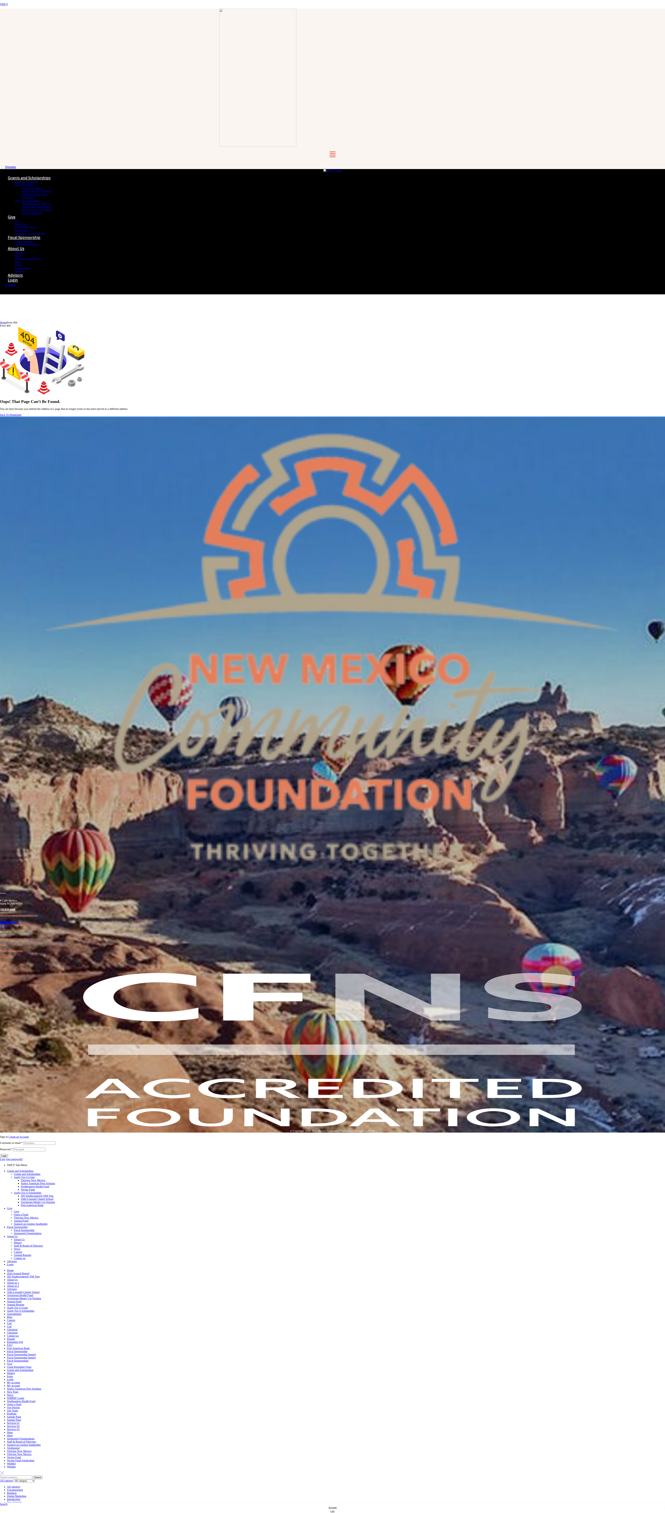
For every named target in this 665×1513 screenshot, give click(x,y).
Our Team (12, 1410)
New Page (12, 1391)
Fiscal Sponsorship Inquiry (21, 1354)
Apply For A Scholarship (27, 1192)
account (333, 1507)
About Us (5, 956)
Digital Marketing (16, 1496)
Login (3, 968)
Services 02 (13, 1426)
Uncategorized (15, 1489)
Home (3, 322)
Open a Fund (21, 1214)
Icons (10, 1376)
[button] (332, 155)
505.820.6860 (7, 909)
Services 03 (13, 1429)
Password (6, 1149)
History (18, 1242)
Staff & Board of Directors (28, 1245)
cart (332, 1511)
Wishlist (11, 1463)
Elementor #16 (15, 1342)
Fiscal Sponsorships (18, 1360)
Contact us (19, 1258)
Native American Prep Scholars (38, 1183)
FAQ (9, 1345)
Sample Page (14, 1416)
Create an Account (18, 1136)
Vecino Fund (28, 1189)
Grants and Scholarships (14, 939)
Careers (18, 1252)
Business (12, 1493)
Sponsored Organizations (27, 1233)
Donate (11, 1338)
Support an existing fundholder (31, 1223)
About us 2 (13, 1285)
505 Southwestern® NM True (37, 1195)
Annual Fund (21, 1220)
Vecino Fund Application (20, 1460)
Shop (10, 1432)
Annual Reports (22, 1255)
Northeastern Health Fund (35, 1186)
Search (37, 1477)
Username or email (11, 1142)
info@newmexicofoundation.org (19, 915)
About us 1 (13, 1282)
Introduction (13, 1499)
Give (2, 945)
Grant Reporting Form (19, 1366)
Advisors (5, 962)
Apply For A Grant (24, 1177)
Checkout (12, 1329)
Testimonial (13, 1448)
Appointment (14, 1313)
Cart (9, 1323)
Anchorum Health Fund (20, 1295)
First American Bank (32, 1205)
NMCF (4, 4)
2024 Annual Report (18, 1273)
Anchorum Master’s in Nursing (38, 1202)
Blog (9, 1317)
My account (13, 1382)
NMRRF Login (15, 1398)
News (17, 1248)
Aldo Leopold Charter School (37, 1199)
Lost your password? (11, 1159)
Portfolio (11, 1413)
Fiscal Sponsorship (17, 1227)
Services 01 (13, 1423)
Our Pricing (13, 1407)
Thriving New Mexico (33, 1180)
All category (13, 1486)
